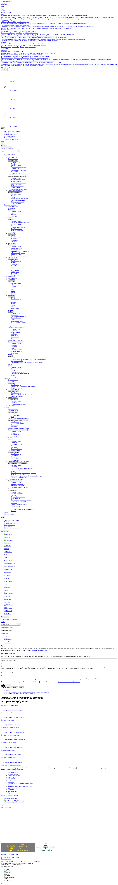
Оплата (3, 56)
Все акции (55, 40)
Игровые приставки (42, 37)
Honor (28, 31)
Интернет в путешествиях (56, 17)
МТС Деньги (43, 28)
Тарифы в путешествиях (30, 17)
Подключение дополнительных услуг (39, 59)
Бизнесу (3, 3)
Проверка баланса (43, 56)
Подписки (25, 59)
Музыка (17, 22)
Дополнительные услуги (33, 15)
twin (5, 638)
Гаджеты (3, 34)
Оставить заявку (74, 19)
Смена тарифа (18, 58)
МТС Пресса (51, 28)
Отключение (44, 53)
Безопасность (5, 26)
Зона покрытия (46, 64)
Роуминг (24, 54)
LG (9, 33)
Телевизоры (4, 33)
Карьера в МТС (12, 780)
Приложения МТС (6, 28)
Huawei (19, 31)
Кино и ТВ (11, 22)
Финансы (4, 42)
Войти (2, 145)
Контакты (10, 785)
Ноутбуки (26, 37)
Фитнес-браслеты (34, 34)
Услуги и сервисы (6, 47)
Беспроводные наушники (21, 34)
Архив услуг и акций (62, 19)
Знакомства (11, 25)
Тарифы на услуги (62, 23)
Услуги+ (49, 40)
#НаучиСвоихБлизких (70, 26)
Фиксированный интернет (8, 62)
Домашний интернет (10, 134)
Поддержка (4, 50)
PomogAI (84, 23)
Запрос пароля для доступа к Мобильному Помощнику (24, 61)
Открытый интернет (81, 15)
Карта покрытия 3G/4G (49, 19)
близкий (6, 641)
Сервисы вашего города (49, 23)
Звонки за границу (70, 17)
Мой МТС (15, 28)
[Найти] (18, 624)
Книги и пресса (24, 22)
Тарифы (13, 15)
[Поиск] (18, 151)
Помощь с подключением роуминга (11, 54)
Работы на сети (15, 506)
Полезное (3, 23)
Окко (37, 28)
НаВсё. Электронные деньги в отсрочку (20, 44)
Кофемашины (50, 36)
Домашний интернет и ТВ (8, 19)
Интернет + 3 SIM (6, 12)
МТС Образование (30, 23)
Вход (2, 128)
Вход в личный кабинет (24, 62)
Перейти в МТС (46, 15)
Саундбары (62, 37)
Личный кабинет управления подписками (91, 59)
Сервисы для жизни (7, 20)
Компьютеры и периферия (8, 37)
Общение (26, 25)
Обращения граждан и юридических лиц (20, 786)
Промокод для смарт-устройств (37, 40)
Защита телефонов (14, 26)
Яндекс (22, 33)
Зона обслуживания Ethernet (33, 19)
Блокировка (25, 58)
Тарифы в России (43, 17)
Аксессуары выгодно (21, 40)
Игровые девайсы (53, 37)
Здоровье (39, 23)
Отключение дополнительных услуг (61, 59)
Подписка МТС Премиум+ (59, 15)
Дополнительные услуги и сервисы (11, 59)
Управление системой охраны (40, 26)
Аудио (42, 34)
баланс (6, 636)
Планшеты (20, 37)
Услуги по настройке (47, 39)
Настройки (52, 53)
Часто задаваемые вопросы (80, 64)
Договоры (92, 64)
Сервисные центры (9, 65)
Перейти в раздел (13, 157)
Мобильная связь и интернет (12, 131)
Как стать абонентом (16, 64)
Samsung (14, 31)
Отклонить (15, 687)
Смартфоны (4, 31)
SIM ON (25, 64)
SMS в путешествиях (82, 17)
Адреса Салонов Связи (34, 64)
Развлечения (4, 25)
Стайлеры (36, 36)
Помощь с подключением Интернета (11, 53)
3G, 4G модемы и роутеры (64, 34)
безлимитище (8, 639)
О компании (4, 4)
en (3, 6)
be (1, 6)
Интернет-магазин (6, 29)
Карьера (3, 9)
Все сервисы (4, 531)
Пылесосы (20, 36)
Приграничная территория (106, 17)
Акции (23, 19)
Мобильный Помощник (18, 474)
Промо (13, 40)
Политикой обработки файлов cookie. (37, 650)
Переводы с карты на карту (28, 47)
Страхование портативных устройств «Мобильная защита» (22, 39)
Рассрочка (35, 56)
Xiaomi (24, 31)
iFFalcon (27, 33)
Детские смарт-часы (50, 34)
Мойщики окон (28, 36)
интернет (7, 643)
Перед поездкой (93, 17)
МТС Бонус (71, 15)
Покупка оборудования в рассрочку (61, 64)
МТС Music (58, 28)
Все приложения (67, 28)
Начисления (8, 56)
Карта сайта (4, 805)
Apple (9, 31)
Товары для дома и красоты (9, 36)
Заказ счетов (27, 56)
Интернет (39, 54)
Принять (21, 687)
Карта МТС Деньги (6, 45)
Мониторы (32, 37)
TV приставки (34, 33)
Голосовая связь (15, 51)
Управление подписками (11, 139)
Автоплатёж (4, 48)
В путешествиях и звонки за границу (12, 17)
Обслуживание (5, 64)
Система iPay (15, 47)
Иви (34, 28)
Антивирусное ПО (25, 26)
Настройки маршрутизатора (52, 62)
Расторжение (44, 58)
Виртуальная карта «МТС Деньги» (23, 45)
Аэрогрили (42, 36)
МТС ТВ (29, 28)
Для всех (7, 40)
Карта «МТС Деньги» (39, 45)
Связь (2, 14)
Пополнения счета (18, 56)
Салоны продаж (9, 514)
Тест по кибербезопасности (85, 26)
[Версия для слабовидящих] (2, 8)
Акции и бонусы (21, 15)
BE (2, 622)
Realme (32, 31)
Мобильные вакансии (74, 23)
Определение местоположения (16, 23)
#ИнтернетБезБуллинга (56, 26)
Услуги (19, 19)
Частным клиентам (6, 1)
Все (36, 31)
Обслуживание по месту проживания (26, 65)
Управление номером (7, 58)
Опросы (40, 65)
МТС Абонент (22, 28)
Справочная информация (47, 61)
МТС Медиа (4, 22)
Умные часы (9, 34)
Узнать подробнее (6, 859)
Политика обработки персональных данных (21, 783)
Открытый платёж (38, 44)
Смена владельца (35, 58)
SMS (22, 51)
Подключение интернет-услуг (31, 53)
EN (3, 622)
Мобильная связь (6, 15)
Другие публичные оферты (103, 64)
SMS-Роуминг (31, 54)
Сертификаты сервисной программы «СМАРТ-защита (69, 39)
